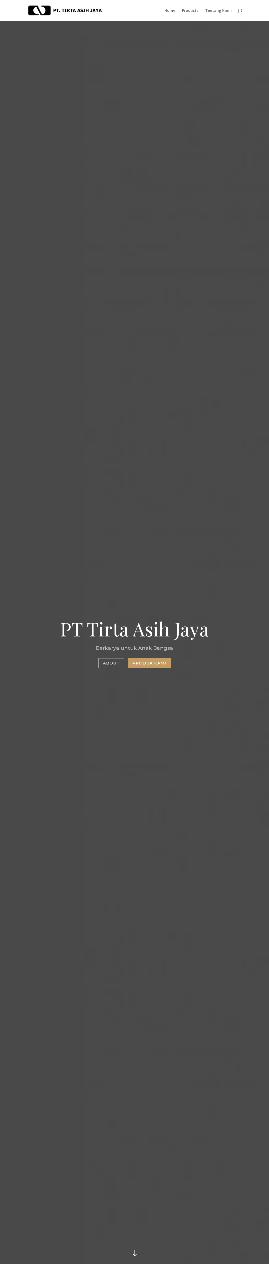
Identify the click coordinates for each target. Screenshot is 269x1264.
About (111, 663)
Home (169, 11)
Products (190, 11)
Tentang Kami (218, 11)
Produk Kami (149, 663)
